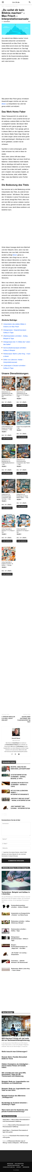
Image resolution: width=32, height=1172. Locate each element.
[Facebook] (12, 754)
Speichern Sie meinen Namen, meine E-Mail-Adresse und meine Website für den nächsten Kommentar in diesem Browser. (14, 854)
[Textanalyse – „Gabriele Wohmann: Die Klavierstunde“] (6, 961)
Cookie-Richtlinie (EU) (9, 1167)
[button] (2, 2)
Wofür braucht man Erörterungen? (14, 1051)
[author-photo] (16, 736)
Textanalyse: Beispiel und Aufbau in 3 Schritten (16, 893)
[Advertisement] (16, 81)
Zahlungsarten (19, 1163)
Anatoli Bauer (7, 21)
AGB (22, 1165)
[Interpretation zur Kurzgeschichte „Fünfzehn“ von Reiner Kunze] (6, 913)
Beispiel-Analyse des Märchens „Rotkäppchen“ (13, 1096)
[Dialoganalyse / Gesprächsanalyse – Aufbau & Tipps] (6, 937)
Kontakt (18, 1167)
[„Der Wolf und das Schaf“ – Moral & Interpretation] (6, 799)
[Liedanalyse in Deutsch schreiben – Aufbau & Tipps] (6, 783)
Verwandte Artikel (9, 762)
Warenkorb (26, 1167)
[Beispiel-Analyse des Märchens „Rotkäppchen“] (6, 769)
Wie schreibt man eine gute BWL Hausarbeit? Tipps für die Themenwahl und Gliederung (14, 1074)
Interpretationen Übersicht (11, 6)
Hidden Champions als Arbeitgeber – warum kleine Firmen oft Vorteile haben (15, 1065)
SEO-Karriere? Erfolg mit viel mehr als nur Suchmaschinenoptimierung (16, 1039)
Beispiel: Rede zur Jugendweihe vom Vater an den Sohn (16, 1089)
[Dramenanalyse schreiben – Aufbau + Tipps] (5, 931)
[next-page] (5, 814)
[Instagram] (16, 754)
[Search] (29, 2)
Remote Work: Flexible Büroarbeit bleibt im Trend (14, 1058)
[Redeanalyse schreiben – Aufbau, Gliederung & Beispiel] (6, 922)
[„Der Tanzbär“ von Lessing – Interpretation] (6, 807)
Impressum (10, 1163)
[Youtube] (19, 754)
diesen (4, 104)
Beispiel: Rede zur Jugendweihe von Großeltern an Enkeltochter (15, 1082)
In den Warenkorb (7, 405)
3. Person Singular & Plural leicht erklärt (8, 718)
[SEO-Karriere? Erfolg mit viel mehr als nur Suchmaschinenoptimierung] (16, 1025)
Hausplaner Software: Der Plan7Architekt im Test (23, 719)
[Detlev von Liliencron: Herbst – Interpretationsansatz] (6, 791)
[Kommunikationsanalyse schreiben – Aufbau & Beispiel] (6, 906)
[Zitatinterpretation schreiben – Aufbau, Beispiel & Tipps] (6, 775)
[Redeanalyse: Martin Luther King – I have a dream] (6, 969)
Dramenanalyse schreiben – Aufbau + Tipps (19, 930)
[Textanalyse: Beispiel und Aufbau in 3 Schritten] (16, 880)
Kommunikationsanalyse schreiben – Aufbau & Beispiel (19, 906)
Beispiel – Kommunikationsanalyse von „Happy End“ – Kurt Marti (19, 946)
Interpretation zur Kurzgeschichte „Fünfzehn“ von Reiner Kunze (20, 914)
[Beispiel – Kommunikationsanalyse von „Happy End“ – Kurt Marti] (6, 945)
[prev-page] (3, 814)
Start (3, 6)
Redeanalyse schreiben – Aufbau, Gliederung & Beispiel (20, 922)
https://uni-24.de (16, 740)
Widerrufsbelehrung (13, 1165)
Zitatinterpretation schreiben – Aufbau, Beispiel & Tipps (19, 776)
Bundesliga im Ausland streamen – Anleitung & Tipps (15, 1103)
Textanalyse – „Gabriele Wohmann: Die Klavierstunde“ (19, 961)
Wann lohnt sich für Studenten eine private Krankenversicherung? (15, 1111)
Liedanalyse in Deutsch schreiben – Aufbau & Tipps (19, 784)
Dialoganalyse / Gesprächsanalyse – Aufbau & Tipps (19, 938)
